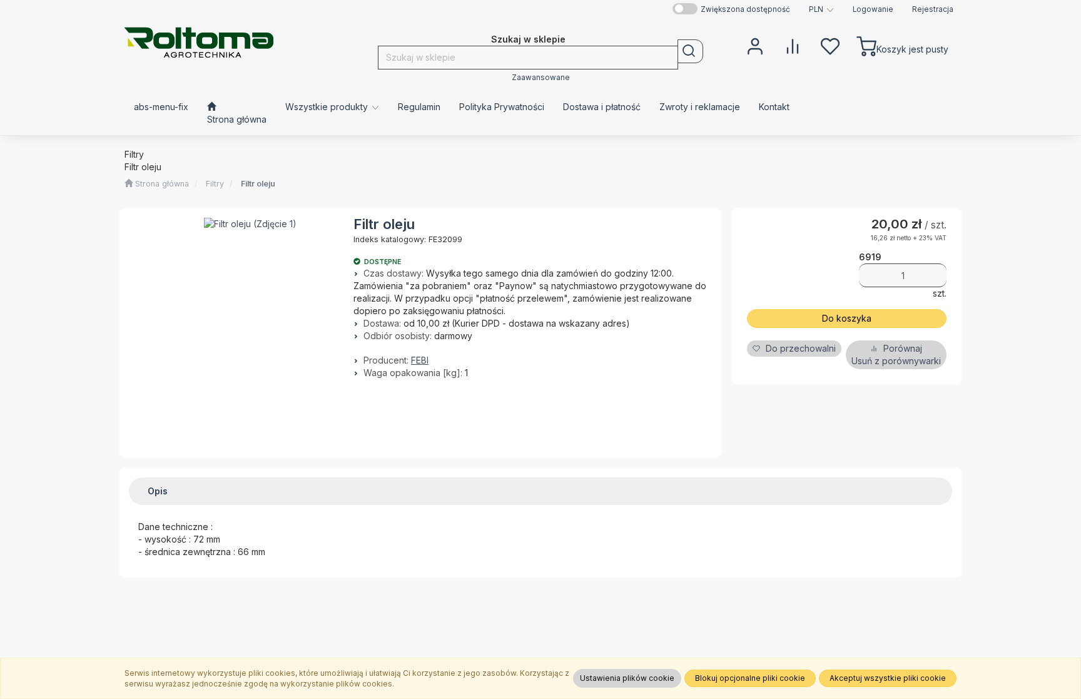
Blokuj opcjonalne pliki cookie (750, 678)
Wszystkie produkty (327, 106)
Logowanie (873, 9)
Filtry (215, 183)
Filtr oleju (258, 183)
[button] (821, 9)
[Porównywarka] (792, 45)
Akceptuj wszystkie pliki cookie (888, 678)
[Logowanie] (755, 45)
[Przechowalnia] (830, 45)
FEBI (420, 360)
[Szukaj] (690, 51)
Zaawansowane (541, 77)
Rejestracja (932, 9)
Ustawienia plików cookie (627, 678)
